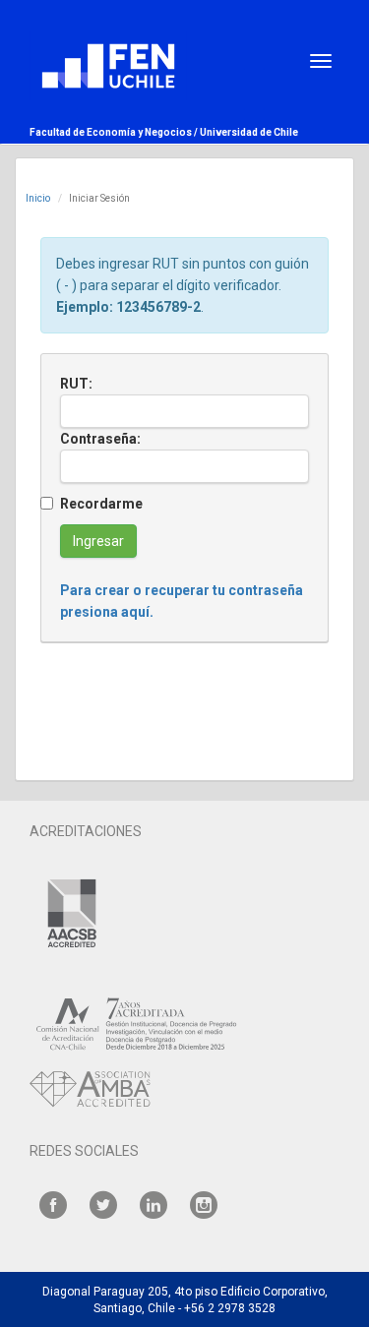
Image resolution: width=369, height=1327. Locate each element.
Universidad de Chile (249, 132)
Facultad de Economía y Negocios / (115, 132)
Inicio (38, 198)
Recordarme (101, 504)
